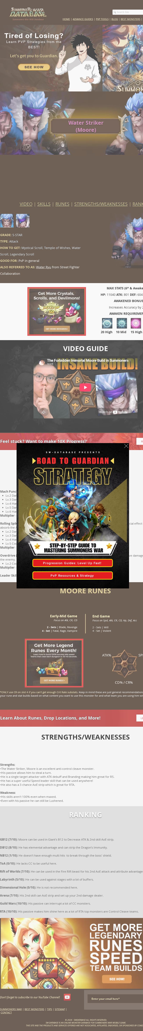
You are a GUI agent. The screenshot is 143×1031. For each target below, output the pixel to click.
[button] (126, 446)
